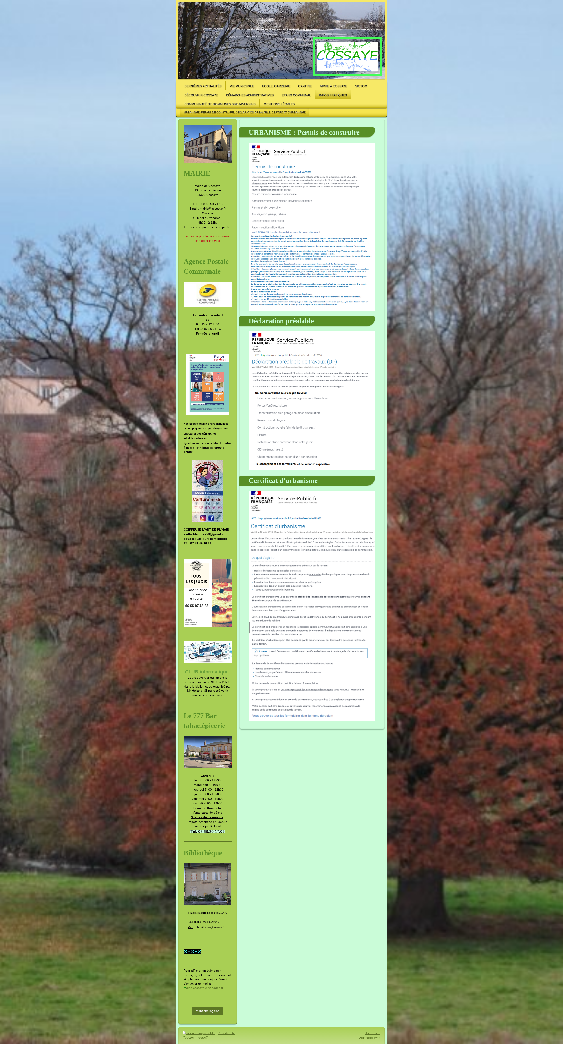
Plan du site (226, 1033)
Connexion (372, 1033)
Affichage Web (369, 1037)
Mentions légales (207, 1011)
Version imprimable (200, 1033)
